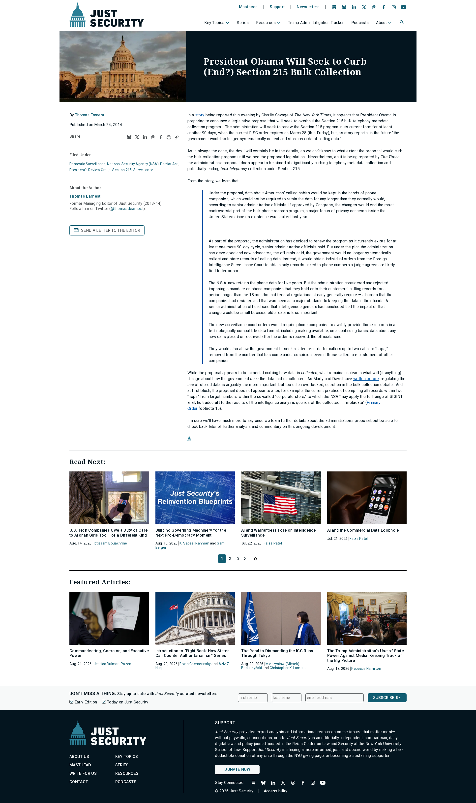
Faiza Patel (273, 543)
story (200, 115)
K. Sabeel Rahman (194, 543)
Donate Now (237, 769)
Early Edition (86, 702)
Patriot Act (169, 164)
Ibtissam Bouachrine (110, 543)
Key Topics (214, 22)
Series (243, 22)
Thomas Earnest (89, 115)
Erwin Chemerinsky (195, 664)
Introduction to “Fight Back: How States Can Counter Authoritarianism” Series (192, 653)
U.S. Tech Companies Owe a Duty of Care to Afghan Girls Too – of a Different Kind (108, 532)
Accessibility (275, 791)
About (381, 22)
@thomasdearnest (127, 208)
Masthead (248, 7)
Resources (266, 22)
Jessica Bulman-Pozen (112, 664)
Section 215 (122, 170)
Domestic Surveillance (87, 164)
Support (277, 7)
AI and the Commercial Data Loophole (363, 530)
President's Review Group (90, 170)
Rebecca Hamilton (366, 669)
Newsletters (308, 7)
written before (366, 378)
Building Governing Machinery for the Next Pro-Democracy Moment (190, 532)
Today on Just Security (127, 702)
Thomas (85, 196)
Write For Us (83, 773)
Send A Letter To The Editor (110, 230)
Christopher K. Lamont (288, 668)
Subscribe (383, 697)
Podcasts (360, 22)
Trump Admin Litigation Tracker (316, 22)
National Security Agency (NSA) (132, 164)
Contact (78, 781)
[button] (402, 23)
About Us (79, 756)
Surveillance (143, 170)
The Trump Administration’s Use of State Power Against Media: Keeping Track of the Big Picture (365, 655)
